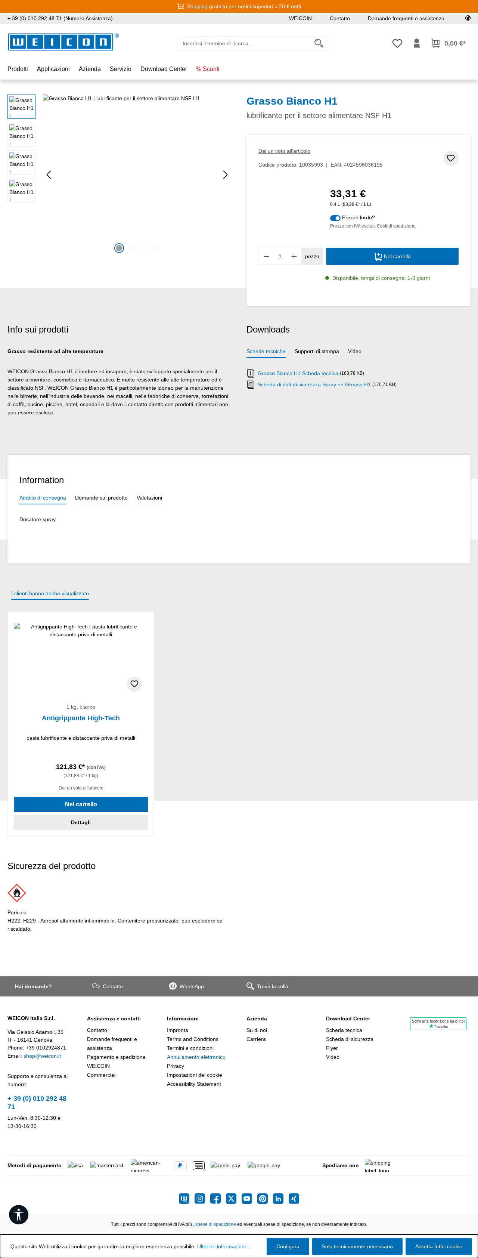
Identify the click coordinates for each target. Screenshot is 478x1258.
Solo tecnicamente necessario (357, 1246)
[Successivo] (225, 175)
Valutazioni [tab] (149, 498)
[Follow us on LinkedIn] (281, 1198)
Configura (287, 1246)
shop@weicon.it (42, 1056)
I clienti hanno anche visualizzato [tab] (50, 593)
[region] (119, 175)
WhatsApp (192, 986)
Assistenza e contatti (114, 1018)
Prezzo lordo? (358, 217)
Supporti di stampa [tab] (317, 351)
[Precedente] (48, 175)
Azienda (256, 1018)
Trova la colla (272, 986)
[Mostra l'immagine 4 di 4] (155, 248)
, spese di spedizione (214, 1224)
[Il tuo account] (416, 43)
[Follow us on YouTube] (249, 1198)
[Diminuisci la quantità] (266, 256)
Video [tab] (354, 351)
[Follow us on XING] (294, 1198)
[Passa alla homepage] (63, 42)
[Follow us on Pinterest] (265, 1198)
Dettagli (81, 822)
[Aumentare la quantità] (294, 256)
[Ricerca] (319, 43)
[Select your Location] (468, 18)
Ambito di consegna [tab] (42, 498)
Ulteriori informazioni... (223, 1246)
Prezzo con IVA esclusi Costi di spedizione (373, 226)
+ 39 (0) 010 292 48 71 (36, 1102)
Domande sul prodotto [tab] (101, 498)
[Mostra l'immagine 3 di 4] (143, 248)
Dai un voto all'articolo (284, 151)
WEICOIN (300, 18)
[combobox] (244, 43)
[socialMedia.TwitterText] (234, 1198)
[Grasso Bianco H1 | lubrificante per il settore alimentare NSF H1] (137, 175)
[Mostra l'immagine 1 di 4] (119, 248)
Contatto (340, 18)
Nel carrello (396, 256)
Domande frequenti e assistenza (406, 18)
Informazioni (183, 1018)
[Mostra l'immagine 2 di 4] (131, 248)
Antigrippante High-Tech (81, 718)
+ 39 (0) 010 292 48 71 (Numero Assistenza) (60, 18)
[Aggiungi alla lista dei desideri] (451, 158)
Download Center (348, 1018)
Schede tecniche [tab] (266, 351)
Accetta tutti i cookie (438, 1246)
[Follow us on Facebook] (218, 1198)
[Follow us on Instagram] (202, 1198)
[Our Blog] (187, 1198)
